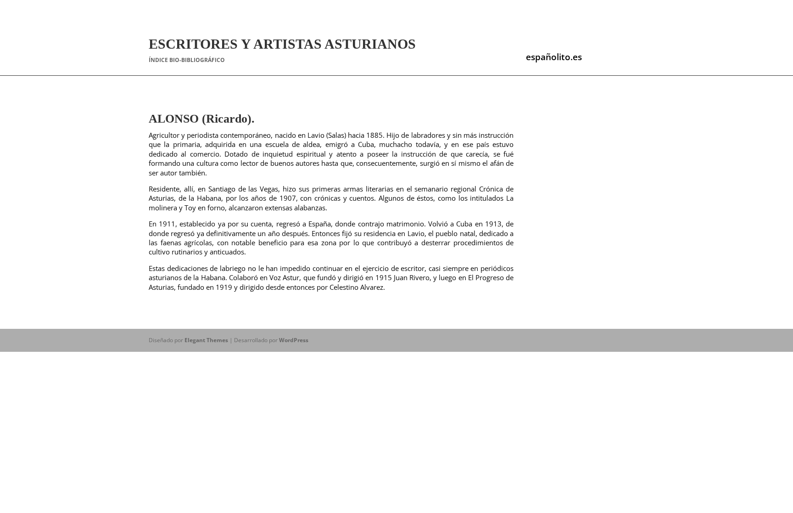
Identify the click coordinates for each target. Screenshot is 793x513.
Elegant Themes (206, 340)
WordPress (293, 340)
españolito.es (554, 57)
